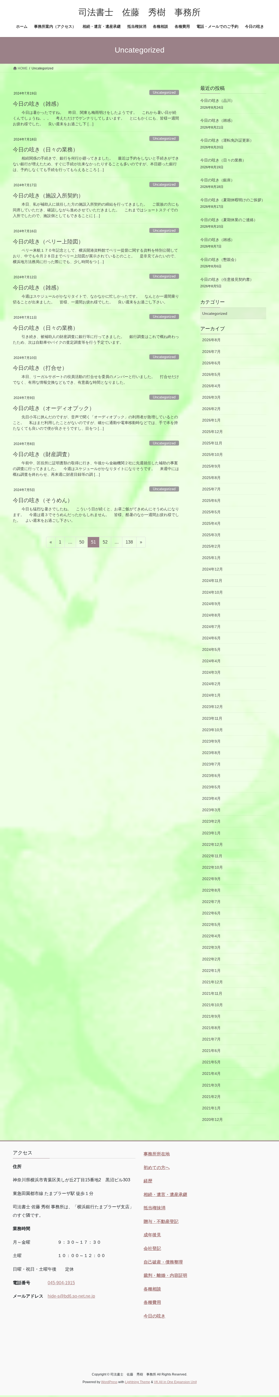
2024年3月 (211, 672)
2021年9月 (211, 1016)
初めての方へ (157, 1167)
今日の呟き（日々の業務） (45, 149)
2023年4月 (211, 798)
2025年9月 (211, 466)
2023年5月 (211, 787)
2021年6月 (211, 1050)
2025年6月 (211, 500)
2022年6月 (211, 913)
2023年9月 (211, 741)
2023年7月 (211, 764)
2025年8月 (211, 477)
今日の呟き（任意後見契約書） (227, 279)
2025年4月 (211, 523)
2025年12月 (212, 431)
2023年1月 (211, 833)
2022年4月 (211, 936)
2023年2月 (211, 821)
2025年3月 (211, 535)
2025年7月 (211, 489)
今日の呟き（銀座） (217, 180)
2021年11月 (212, 993)
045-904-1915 (61, 1282)
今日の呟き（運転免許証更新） (227, 140)
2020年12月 (212, 1119)
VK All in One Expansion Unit (175, 1382)
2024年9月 (211, 604)
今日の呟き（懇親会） (219, 259)
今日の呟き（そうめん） (43, 500)
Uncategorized (164, 92)
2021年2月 (211, 1096)
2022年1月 (211, 970)
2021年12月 (212, 982)
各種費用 (152, 1302)
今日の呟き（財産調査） (43, 454)
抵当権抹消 (154, 1208)
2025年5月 (211, 512)
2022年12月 (212, 844)
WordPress (109, 1382)
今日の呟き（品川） (217, 100)
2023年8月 (211, 753)
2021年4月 (211, 1073)
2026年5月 (211, 374)
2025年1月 (211, 558)
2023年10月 (212, 730)
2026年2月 (211, 409)
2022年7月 (211, 901)
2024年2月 (211, 684)
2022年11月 (212, 856)
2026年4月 (211, 386)
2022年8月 (211, 890)
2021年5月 (211, 1062)
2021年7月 (211, 1039)
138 (129, 543)
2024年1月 (211, 695)
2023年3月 (211, 810)
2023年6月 (211, 775)
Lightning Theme (137, 1382)
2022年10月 (212, 867)
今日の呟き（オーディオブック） (54, 408)
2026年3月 (211, 397)
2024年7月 (211, 626)
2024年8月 (211, 615)
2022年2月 (211, 959)
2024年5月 (211, 649)
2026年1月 (211, 420)
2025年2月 (211, 546)
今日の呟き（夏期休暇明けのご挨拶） (232, 200)
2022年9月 (211, 879)
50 (81, 543)
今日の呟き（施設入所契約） (48, 196)
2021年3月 (211, 1085)
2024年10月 (212, 592)
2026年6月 (211, 363)
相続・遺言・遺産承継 (165, 1194)
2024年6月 (211, 638)
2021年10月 (212, 1005)
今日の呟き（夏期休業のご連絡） (228, 220)
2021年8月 (211, 1028)
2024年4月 (211, 661)
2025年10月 (212, 454)
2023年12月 (212, 706)
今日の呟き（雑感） (37, 104)
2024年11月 (212, 580)
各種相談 (152, 1289)
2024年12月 (212, 569)
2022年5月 (211, 924)
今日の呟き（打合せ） (40, 368)
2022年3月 (211, 947)
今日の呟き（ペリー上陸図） (48, 242)
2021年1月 (211, 1108)
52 (105, 543)
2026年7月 (211, 351)
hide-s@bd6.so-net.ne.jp (71, 1296)
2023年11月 (212, 718)
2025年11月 (212, 443)
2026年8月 (211, 340)
